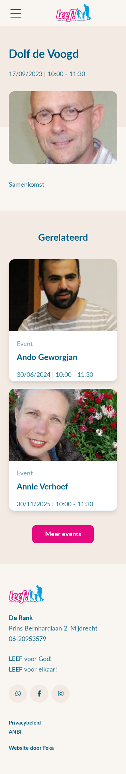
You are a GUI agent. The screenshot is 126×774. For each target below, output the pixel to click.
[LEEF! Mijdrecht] (73, 13)
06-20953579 (27, 639)
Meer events (63, 534)
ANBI (15, 732)
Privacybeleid (25, 723)
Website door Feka (31, 748)
